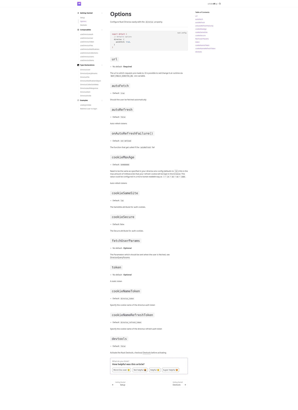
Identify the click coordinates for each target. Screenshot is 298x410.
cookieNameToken (202, 45)
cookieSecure (200, 35)
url (196, 16)
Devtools (147, 352)
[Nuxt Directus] (79, 4)
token (197, 42)
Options (120, 14)
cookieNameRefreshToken (205, 48)
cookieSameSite (201, 32)
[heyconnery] (214, 4)
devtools (198, 52)
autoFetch (199, 19)
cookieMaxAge (201, 29)
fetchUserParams (202, 39)
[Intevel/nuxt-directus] (220, 4)
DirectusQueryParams (120, 257)
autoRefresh (200, 22)
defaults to (170, 171)
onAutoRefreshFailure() (204, 26)
